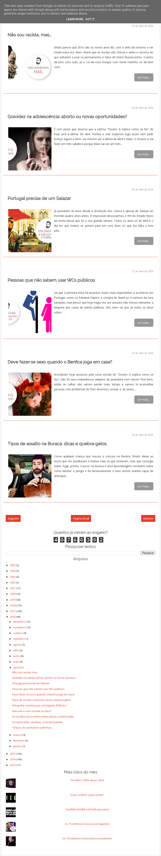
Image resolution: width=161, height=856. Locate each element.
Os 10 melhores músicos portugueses (87, 824)
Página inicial (81, 518)
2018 (13, 605)
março (17, 735)
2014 (13, 759)
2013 (13, 765)
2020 (13, 594)
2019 (13, 599)
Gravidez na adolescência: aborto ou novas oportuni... (44, 678)
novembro (19, 627)
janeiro (17, 746)
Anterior (148, 518)
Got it (90, 19)
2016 (13, 617)
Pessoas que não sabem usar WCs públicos (51, 280)
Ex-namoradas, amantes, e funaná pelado (37, 722)
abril (16, 667)
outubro (18, 633)
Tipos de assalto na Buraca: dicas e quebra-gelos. (57, 443)
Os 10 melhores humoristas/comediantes (87, 838)
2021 (13, 588)
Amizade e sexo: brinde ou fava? (31, 711)
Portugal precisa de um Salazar (39, 198)
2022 (13, 582)
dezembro (19, 621)
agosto (17, 644)
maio (16, 661)
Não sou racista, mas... (30, 34)
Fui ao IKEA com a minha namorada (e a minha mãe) (42, 716)
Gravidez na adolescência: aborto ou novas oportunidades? (67, 116)
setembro (19, 638)
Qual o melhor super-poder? (87, 795)
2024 (13, 571)
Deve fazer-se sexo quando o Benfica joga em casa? (60, 361)
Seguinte (13, 518)
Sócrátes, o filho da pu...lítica (87, 780)
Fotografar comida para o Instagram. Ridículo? (39, 705)
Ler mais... (143, 77)
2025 (13, 565)
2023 (13, 577)
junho (17, 656)
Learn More (74, 19)
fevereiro (19, 740)
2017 (13, 611)
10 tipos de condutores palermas (31, 727)
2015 (13, 753)
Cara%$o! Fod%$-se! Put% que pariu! (87, 809)
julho (16, 650)
